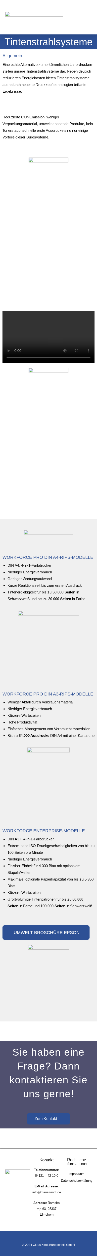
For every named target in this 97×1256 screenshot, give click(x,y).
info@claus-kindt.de (46, 1192)
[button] (88, 17)
